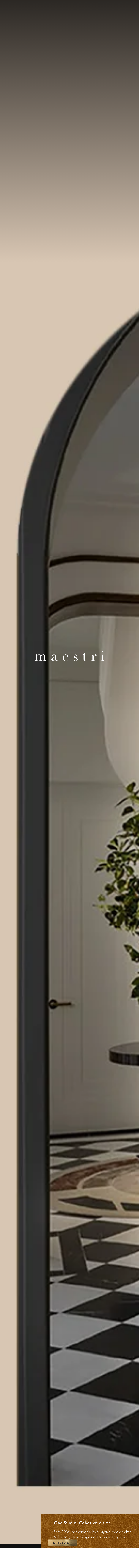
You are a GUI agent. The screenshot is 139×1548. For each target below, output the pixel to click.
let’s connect (62, 1542)
